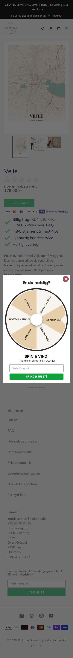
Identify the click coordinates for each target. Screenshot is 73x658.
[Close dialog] (66, 279)
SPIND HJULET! (36, 377)
